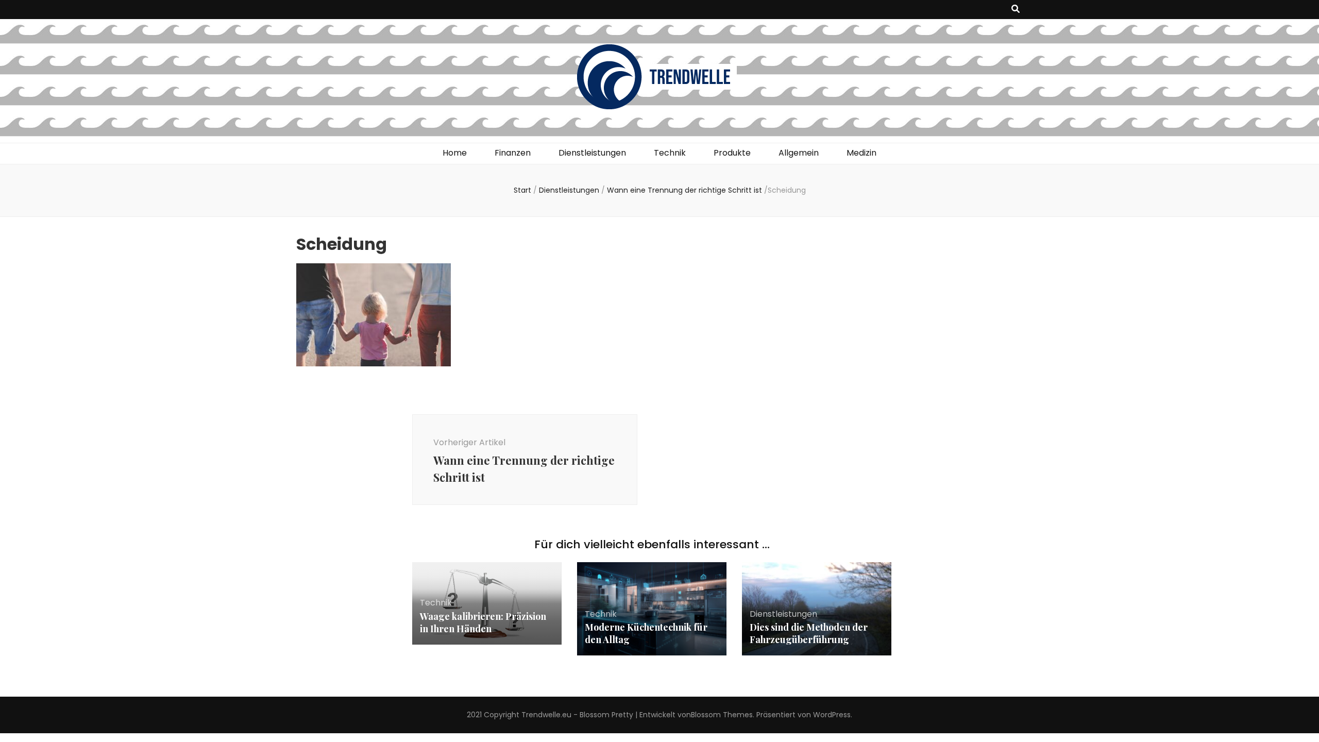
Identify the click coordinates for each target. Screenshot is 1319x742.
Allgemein (799, 153)
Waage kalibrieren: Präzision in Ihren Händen (483, 622)
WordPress (832, 715)
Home (455, 153)
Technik (670, 153)
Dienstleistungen (592, 153)
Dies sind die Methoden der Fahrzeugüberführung (809, 633)
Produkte (732, 153)
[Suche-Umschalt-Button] (1015, 9)
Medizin (861, 153)
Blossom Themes (722, 715)
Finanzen (513, 153)
